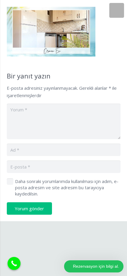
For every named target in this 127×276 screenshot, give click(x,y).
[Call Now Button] (14, 263)
